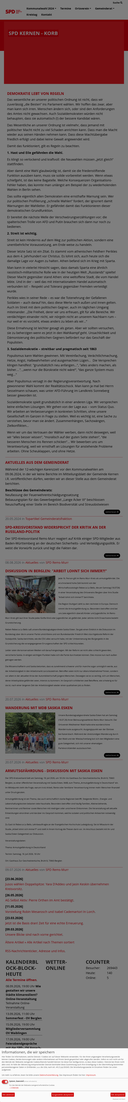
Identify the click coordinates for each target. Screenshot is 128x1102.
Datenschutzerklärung (49, 1075)
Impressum (91, 1075)
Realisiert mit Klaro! (119, 1099)
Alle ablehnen (8, 1095)
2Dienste (13, 1088)
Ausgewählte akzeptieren (62, 1095)
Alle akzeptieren (118, 1095)
